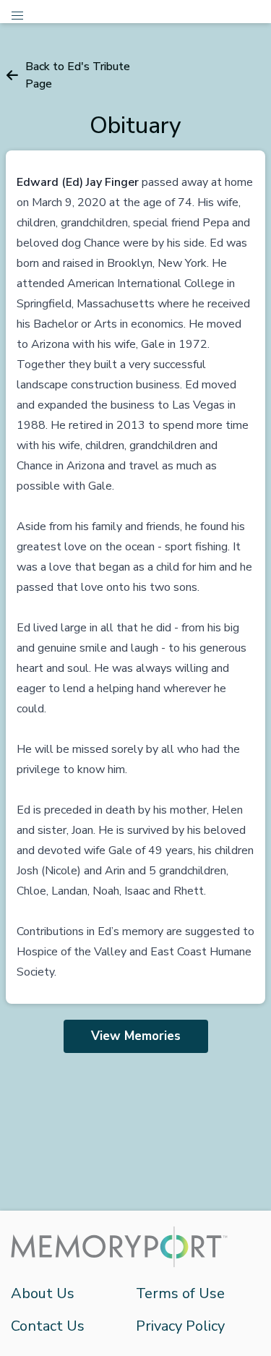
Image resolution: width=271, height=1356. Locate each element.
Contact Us (48, 1326)
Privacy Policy (180, 1326)
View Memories (136, 1036)
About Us (42, 1293)
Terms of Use (180, 1293)
